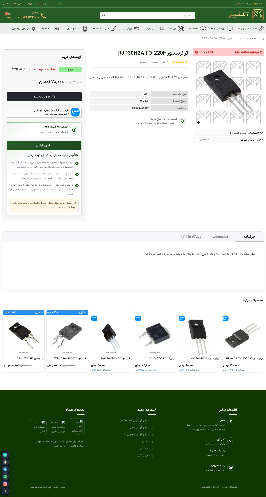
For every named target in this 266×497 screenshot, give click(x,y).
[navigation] (5, 473)
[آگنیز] (246, 15)
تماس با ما (19, 3)
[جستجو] (103, 15)
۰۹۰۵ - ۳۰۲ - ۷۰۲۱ (216, 456)
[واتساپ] (5, 476)
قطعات (253, 38)
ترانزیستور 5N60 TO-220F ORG (115, 358)
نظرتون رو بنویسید (149, 62)
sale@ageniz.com (215, 471)
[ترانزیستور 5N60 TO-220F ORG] (111, 333)
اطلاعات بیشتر (203, 139)
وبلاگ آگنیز (41, 3)
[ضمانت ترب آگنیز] (38, 427)
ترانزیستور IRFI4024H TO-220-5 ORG (244, 358)
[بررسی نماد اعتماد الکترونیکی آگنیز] (77, 427)
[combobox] (147, 15)
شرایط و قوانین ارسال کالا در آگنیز (250, 3)
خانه (263, 38)
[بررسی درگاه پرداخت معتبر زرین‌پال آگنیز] (57, 427)
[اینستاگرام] (5, 484)
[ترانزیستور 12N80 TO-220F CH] (199, 333)
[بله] (5, 455)
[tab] (249, 237)
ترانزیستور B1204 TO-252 (162, 358)
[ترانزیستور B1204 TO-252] (155, 333)
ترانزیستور (241, 38)
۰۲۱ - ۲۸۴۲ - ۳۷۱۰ (215, 444)
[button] (198, 122)
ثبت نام (6, 3)
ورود (30, 3)
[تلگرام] (5, 469)
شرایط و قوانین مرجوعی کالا (137, 434)
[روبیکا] (5, 462)
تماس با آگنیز (144, 455)
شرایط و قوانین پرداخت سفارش (135, 420)
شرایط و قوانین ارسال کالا (138, 427)
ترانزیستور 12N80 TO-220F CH (203, 358)
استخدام (146, 441)
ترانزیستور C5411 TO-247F (30, 358)
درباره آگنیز (145, 449)
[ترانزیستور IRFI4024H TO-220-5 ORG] (242, 333)
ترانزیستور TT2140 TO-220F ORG (70, 358)
